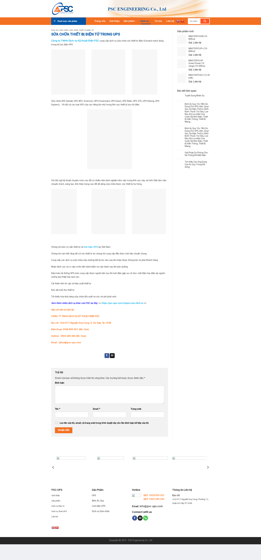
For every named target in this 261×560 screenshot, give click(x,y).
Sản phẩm (129, 21)
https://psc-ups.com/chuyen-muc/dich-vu (122, 303)
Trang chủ (99, 21)
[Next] (207, 467)
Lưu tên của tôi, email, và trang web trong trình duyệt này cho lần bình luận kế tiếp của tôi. (104, 423)
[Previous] (53, 467)
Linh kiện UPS (98, 506)
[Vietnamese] (182, 21)
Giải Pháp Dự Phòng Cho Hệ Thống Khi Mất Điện (196, 153)
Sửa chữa (63, 30)
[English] (178, 21)
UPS (94, 495)
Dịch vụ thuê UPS (59, 511)
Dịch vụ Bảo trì (58, 506)
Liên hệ (170, 21)
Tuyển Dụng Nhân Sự (195, 95)
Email (96, 409)
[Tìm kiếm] (205, 21)
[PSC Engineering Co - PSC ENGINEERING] (75, 8)
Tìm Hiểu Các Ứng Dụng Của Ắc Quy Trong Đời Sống (196, 164)
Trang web (136, 409)
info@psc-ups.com (151, 506)
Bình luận (59, 383)
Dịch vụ (144, 21)
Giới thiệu (114, 21)
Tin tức (158, 21)
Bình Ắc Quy (98, 500)
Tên (57, 409)
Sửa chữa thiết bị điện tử (81, 30)
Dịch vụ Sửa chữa (100, 511)
